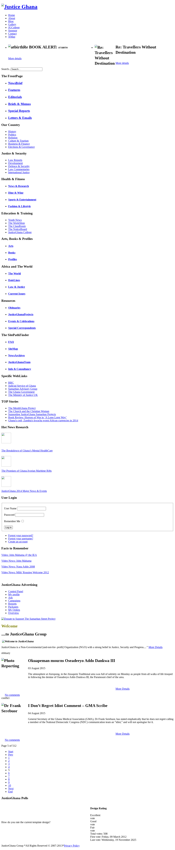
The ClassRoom (17, 226)
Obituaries (14, 307)
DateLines (14, 280)
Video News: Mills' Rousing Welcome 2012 (25, 572)
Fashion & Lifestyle (19, 206)
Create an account (18, 541)
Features (14, 90)
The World (14, 273)
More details (15, 58)
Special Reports (19, 111)
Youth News (15, 219)
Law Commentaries (18, 169)
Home (11, 15)
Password (9, 514)
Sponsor (12, 30)
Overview (13, 612)
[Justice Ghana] (19, 7)
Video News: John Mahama (16, 560)
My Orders (14, 609)
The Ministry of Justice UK (23, 395)
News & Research (18, 186)
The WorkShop (16, 223)
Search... (6, 69)
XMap (11, 36)
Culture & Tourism (18, 140)
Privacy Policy (72, 845)
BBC (11, 382)
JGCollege (14, 27)
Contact (12, 33)
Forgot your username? (20, 538)
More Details (156, 647)
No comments (12, 694)
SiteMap (13, 348)
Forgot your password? (20, 535)
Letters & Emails (20, 118)
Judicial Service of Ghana (22, 385)
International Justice (19, 172)
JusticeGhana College (20, 232)
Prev (10, 754)
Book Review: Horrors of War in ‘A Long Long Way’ (37, 417)
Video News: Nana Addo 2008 (18, 566)
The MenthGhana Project (22, 408)
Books (11, 252)
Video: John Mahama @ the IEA (19, 554)
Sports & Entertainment (22, 199)
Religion (12, 137)
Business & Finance (19, 143)
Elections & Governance (21, 146)
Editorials (15, 97)
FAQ (11, 341)
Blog (11, 21)
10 (9, 785)
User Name (10, 508)
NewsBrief (15, 83)
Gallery (12, 24)
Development (15, 163)
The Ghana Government (21, 391)
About (11, 18)
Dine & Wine (15, 192)
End (10, 791)
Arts (10, 245)
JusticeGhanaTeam (19, 362)
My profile (14, 594)
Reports (12, 603)
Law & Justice (16, 286)
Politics (12, 134)
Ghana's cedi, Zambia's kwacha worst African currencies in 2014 (43, 420)
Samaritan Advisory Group (22, 388)
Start (10, 751)
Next (11, 788)
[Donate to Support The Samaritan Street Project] (28, 618)
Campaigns (14, 600)
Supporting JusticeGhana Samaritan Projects (32, 414)
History (12, 131)
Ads (10, 597)
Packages (13, 606)
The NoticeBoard (17, 229)
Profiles (12, 259)
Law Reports (15, 160)
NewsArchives (16, 355)
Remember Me (12, 521)
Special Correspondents (22, 327)
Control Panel (15, 591)
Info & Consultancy (19, 369)
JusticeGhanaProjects (20, 314)
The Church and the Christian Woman (28, 411)
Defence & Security (19, 166)
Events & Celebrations (21, 321)
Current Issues (16, 293)
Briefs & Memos (19, 104)
